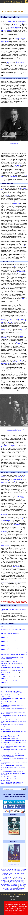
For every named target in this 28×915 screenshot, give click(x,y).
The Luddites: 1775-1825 (7, 670)
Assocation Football (15, 870)
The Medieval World (12, 876)
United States (16, 873)
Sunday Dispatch (14, 40)
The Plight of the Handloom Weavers (10, 672)
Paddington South (5, 363)
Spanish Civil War (18, 877)
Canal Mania (4, 661)
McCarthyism (17, 878)
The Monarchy (6, 873)
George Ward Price (6, 609)
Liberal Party (16, 24)
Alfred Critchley (11, 481)
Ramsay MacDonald (6, 30)
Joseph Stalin (6, 888)
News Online (14, 899)
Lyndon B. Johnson (22, 884)
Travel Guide (14, 883)
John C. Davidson (19, 749)
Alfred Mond (19, 742)
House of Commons (15, 27)
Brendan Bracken (17, 47)
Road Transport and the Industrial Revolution (12, 657)
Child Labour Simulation (7, 627)
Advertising (14, 898)
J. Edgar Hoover (21, 885)
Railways (6, 881)
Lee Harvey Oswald (13, 891)
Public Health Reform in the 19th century (11, 680)
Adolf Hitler (21, 887)
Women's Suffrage (11, 880)
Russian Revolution (6, 883)
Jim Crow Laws (13, 888)
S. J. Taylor (5, 691)
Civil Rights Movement (8, 878)
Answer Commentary (13, 633)
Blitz (11, 873)
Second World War (14, 868)
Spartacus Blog (21, 883)
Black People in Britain (21, 872)
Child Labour (3, 880)
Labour (11, 319)
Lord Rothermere (5, 37)
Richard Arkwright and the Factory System (11, 648)
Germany (5, 876)
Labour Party (20, 23)
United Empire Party (14, 266)
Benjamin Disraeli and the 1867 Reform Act (11, 640)
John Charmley (6, 771)
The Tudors (22, 868)
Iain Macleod (6, 740)
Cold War (22, 873)
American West (4, 872)
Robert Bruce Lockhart (21, 246)
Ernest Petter (22, 497)
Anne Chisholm (6, 701)
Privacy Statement (14, 896)
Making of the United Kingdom (16, 874)
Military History (17, 869)
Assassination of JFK (6, 870)
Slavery (22, 878)
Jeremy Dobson (6, 773)
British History (3, 869)
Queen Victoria (14, 885)
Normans (23, 870)
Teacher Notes (17, 627)
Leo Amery (24, 298)
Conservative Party (21, 21)
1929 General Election (9, 21)
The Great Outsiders (14, 864)
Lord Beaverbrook (5, 61)
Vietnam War (10, 869)
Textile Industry (19, 881)
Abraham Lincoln (18, 889)
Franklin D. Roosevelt (9, 889)
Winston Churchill (5, 884)
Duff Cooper (24, 502)
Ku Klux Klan (6, 887)
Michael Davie (14, 701)
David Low (18, 343)
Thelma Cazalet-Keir (17, 479)
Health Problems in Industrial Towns (10, 676)
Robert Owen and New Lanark (8, 652)
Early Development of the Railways (9, 663)
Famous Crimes (12, 872)
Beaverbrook (14, 837)
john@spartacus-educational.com (17, 601)
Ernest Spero (4, 319)
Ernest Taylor (19, 360)
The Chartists (4, 633)
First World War (6, 868)
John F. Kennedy (13, 884)
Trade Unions (12, 881)
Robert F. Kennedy (6, 885)
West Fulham (20, 319)
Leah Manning (15, 478)
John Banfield (4, 329)
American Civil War (9, 877)
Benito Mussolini (20, 888)
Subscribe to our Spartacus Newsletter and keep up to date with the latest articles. (14, 796)
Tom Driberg (6, 735)
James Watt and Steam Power (8, 654)
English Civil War (4, 874)
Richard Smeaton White (10, 445)
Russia (25, 874)
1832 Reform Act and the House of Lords (11, 629)
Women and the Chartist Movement (10, 636)
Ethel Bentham (18, 476)
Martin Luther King (14, 887)
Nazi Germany (21, 876)
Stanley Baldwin (5, 41)
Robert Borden (20, 64)
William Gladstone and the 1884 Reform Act (12, 644)
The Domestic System (6, 667)
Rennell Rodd (16, 203)
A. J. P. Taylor (6, 753)
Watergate (24, 869)
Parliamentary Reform (21, 880)
